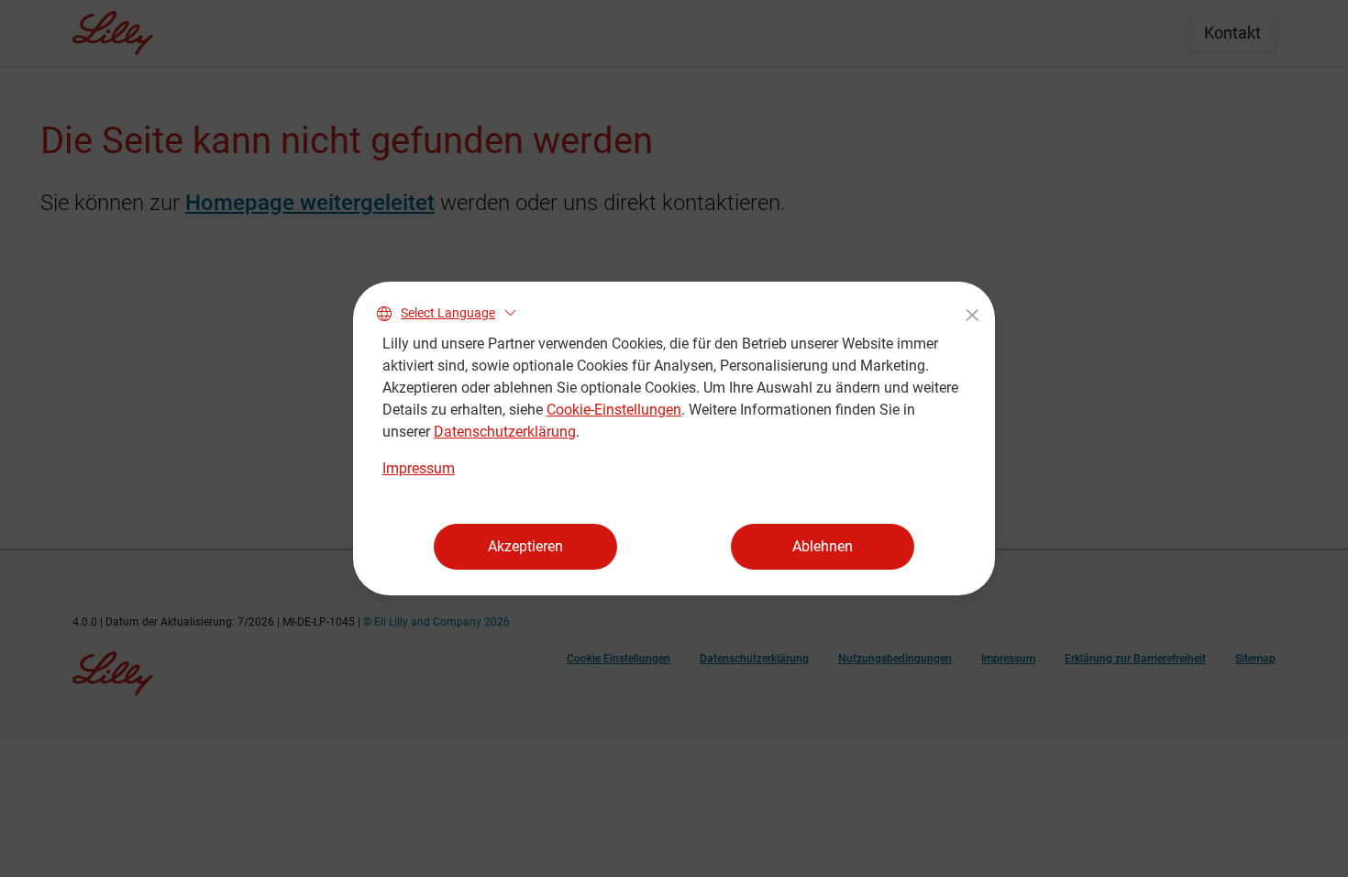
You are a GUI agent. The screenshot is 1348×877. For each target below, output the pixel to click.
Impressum (418, 468)
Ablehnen (822, 546)
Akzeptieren (525, 546)
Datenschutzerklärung (505, 431)
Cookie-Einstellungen (614, 409)
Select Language (448, 312)
